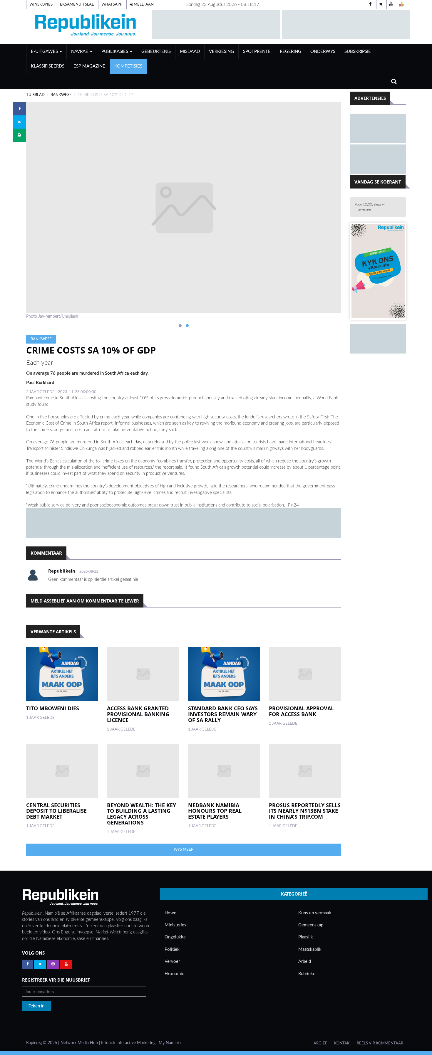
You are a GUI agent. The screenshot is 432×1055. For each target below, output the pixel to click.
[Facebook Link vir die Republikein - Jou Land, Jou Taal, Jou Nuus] (27, 964)
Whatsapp (111, 4)
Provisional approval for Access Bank (301, 711)
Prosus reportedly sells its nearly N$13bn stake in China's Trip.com (305, 811)
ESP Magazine (89, 66)
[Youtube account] (391, 4)
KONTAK (342, 1043)
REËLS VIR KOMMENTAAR (380, 1043)
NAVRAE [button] (80, 51)
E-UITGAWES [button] (45, 51)
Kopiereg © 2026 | (43, 1043)
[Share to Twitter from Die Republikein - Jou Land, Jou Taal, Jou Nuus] (19, 122)
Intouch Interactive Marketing (128, 1043)
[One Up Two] (401, 4)
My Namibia (170, 1043)
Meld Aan (143, 4)
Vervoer (172, 961)
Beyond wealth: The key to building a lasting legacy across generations (141, 814)
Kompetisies (128, 66)
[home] (86, 26)
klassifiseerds (47, 66)
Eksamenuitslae (77, 4)
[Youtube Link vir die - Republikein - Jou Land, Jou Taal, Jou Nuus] (66, 964)
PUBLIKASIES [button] (115, 51)
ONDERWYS (322, 51)
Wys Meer (183, 849)
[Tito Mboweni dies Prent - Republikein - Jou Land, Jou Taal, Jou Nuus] (62, 674)
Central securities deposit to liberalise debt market (56, 811)
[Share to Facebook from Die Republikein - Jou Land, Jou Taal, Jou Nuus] (19, 108)
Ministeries (175, 925)
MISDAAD (190, 51)
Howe (170, 913)
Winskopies (41, 4)
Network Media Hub (79, 1043)
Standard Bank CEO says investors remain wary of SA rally (223, 714)
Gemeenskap (310, 925)
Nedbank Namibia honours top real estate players (215, 811)
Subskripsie (357, 51)
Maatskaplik (310, 949)
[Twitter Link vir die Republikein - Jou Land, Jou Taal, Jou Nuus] (40, 964)
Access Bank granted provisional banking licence (138, 714)
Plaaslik (305, 937)
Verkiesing (221, 51)
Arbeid (304, 961)
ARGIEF (320, 1043)
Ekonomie (174, 974)
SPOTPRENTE (257, 51)
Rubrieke (306, 974)
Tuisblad (35, 95)
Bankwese (61, 95)
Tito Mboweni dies (52, 708)
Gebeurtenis (156, 51)
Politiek (172, 949)
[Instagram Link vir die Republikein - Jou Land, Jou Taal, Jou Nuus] (53, 964)
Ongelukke (175, 937)
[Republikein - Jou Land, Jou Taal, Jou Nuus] (60, 897)
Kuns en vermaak (314, 913)
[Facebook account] (370, 4)
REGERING (290, 51)
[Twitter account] (380, 4)
